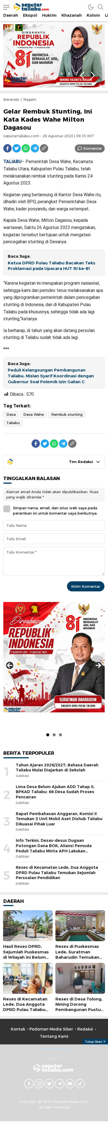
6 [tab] (69, 73)
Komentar (92, 148)
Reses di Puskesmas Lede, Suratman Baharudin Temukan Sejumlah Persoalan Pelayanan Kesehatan (78, 957)
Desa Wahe (33, 414)
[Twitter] (16, 148)
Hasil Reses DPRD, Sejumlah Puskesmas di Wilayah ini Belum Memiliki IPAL (26, 954)
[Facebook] (7, 148)
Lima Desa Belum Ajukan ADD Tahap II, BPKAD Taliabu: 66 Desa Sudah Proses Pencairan (55, 791)
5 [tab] (62, 73)
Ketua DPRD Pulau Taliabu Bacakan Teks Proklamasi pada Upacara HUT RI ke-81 (51, 265)
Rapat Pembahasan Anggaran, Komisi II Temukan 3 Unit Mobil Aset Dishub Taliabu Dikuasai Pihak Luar (59, 818)
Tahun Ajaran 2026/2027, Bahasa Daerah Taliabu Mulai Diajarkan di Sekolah (57, 768)
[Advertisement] (54, 1083)
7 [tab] (77, 73)
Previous (82, 75)
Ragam (29, 99)
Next (93, 75)
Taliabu (13, 422)
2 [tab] (39, 73)
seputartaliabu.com (21, 136)
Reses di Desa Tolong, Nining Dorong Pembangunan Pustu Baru (78, 1007)
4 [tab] (54, 73)
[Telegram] (35, 148)
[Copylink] (44, 148)
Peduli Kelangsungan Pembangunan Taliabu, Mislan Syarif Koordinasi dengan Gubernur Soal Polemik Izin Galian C (51, 376)
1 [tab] (32, 73)
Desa (11, 414)
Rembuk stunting (67, 414)
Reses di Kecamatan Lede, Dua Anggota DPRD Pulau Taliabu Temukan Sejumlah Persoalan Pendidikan (57, 872)
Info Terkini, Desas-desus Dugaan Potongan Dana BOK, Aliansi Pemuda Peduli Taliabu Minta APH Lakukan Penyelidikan (54, 848)
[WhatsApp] (26, 148)
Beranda (11, 99)
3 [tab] (47, 73)
